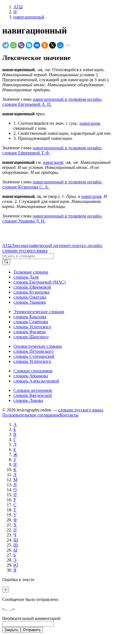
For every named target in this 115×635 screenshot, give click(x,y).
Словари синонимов (32, 370)
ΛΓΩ (6, 245)
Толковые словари (30, 272)
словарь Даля (26, 277)
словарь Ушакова (29, 302)
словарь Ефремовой (32, 287)
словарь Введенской (32, 395)
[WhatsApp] (13, 45)
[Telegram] (5, 45)
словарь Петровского (33, 351)
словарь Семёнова (30, 321)
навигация (90, 123)
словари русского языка (80, 410)
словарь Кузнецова (31, 292)
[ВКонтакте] (36, 45)
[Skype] (29, 45)
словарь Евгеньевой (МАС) (39, 282)
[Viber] (21, 45)
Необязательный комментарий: (31, 618)
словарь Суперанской (33, 356)
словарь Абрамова (30, 375)
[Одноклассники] (44, 45)
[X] (52, 45)
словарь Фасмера (29, 331)
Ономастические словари (37, 346)
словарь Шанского (31, 336)
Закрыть (11, 630)
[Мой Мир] (60, 45)
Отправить (32, 630)
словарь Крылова (29, 316)
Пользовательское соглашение (31, 415)
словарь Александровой (36, 380)
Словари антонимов (32, 390)
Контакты (69, 415)
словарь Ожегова (29, 297)
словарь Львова (28, 400)
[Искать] (6, 262)
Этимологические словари (38, 311)
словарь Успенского (32, 326)
